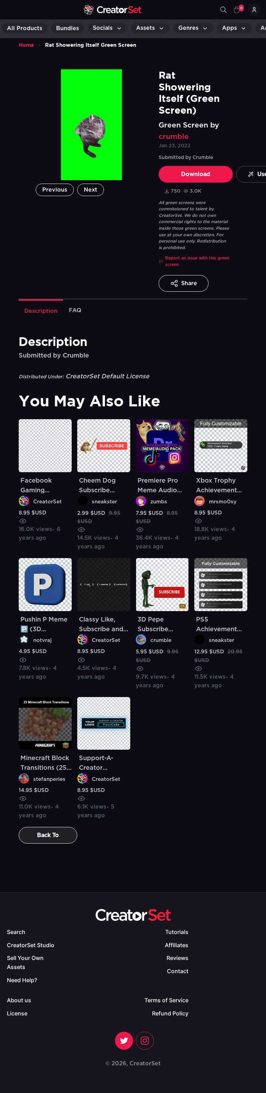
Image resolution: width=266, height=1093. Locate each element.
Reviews (177, 957)
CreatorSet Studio (30, 945)
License (17, 1013)
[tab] (41, 310)
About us (19, 1000)
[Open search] (223, 10)
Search (16, 931)
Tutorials (176, 931)
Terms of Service (166, 1000)
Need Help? (22, 980)
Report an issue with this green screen (197, 261)
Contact (177, 971)
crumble (174, 136)
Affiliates (176, 945)
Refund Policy (170, 1013)
